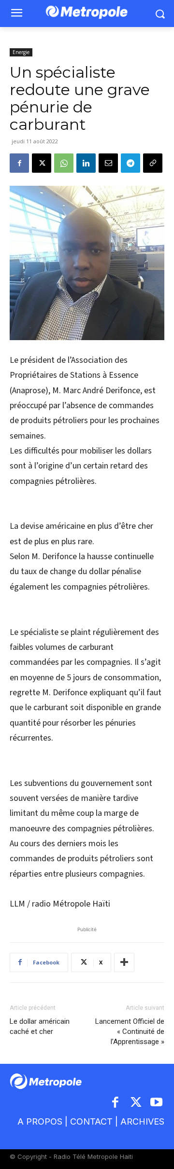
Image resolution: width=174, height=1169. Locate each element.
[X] (41, 163)
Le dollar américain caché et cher (40, 1026)
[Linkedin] (86, 163)
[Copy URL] (152, 163)
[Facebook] (19, 163)
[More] (124, 962)
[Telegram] (130, 163)
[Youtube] (157, 1103)
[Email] (108, 163)
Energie (21, 52)
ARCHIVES (142, 1121)
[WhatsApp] (63, 163)
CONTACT (91, 1121)
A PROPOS (39, 1121)
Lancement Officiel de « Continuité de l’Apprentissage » (129, 1031)
